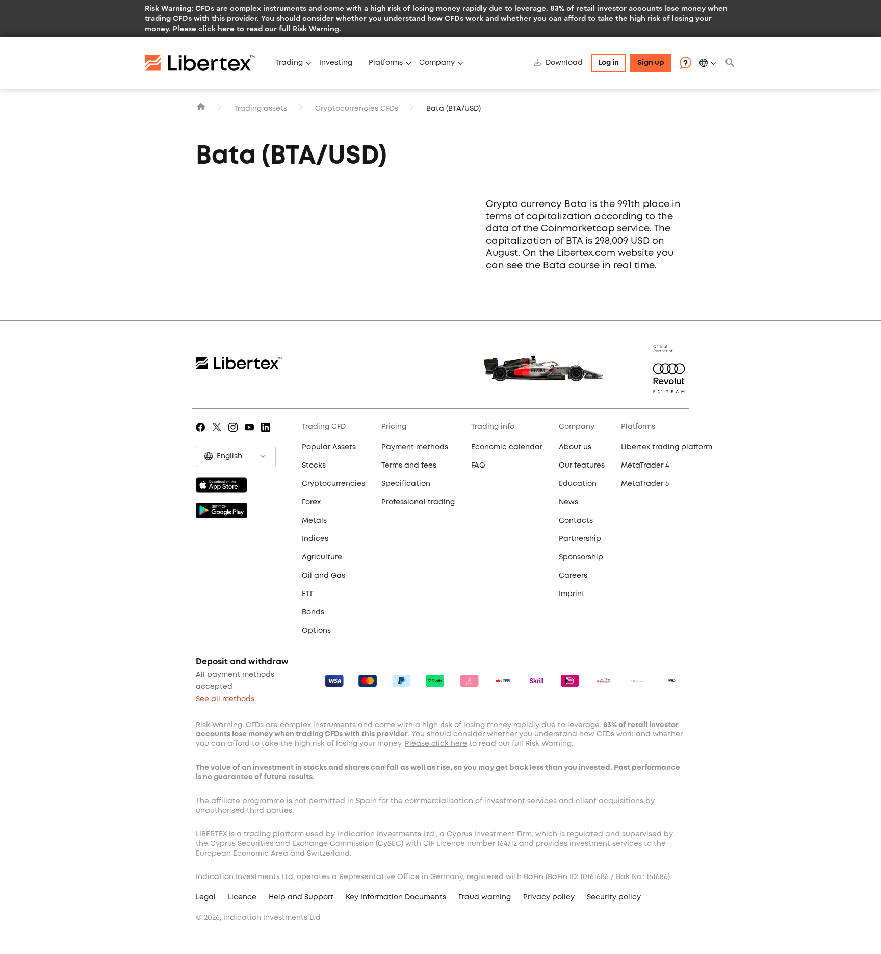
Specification (405, 484)
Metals (314, 521)
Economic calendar (506, 447)
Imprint (572, 594)
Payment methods (414, 447)
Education (578, 484)
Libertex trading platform (666, 447)
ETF (308, 594)
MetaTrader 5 (645, 484)
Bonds (313, 612)
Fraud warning (484, 897)
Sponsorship (581, 557)
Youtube (251, 434)
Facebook (202, 434)
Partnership (580, 539)
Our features (582, 465)
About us (575, 447)
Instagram (234, 434)
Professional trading (418, 502)
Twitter (218, 434)
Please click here (204, 28)
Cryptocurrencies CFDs (356, 109)
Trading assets (260, 109)
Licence (242, 897)
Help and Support (301, 897)
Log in (608, 63)
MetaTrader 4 (645, 465)
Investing (335, 63)
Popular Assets (329, 447)
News (568, 502)
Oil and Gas (323, 576)
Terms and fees (408, 465)
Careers (573, 576)
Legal (206, 897)
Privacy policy (549, 897)
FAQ (478, 465)
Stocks (314, 465)
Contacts (576, 521)
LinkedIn (267, 434)
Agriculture (322, 557)
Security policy (614, 897)
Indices (315, 539)
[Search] (730, 63)
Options (316, 631)
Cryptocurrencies (333, 484)
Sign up (650, 63)
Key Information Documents (396, 897)
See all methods (225, 699)
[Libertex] (206, 63)
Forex (311, 502)
